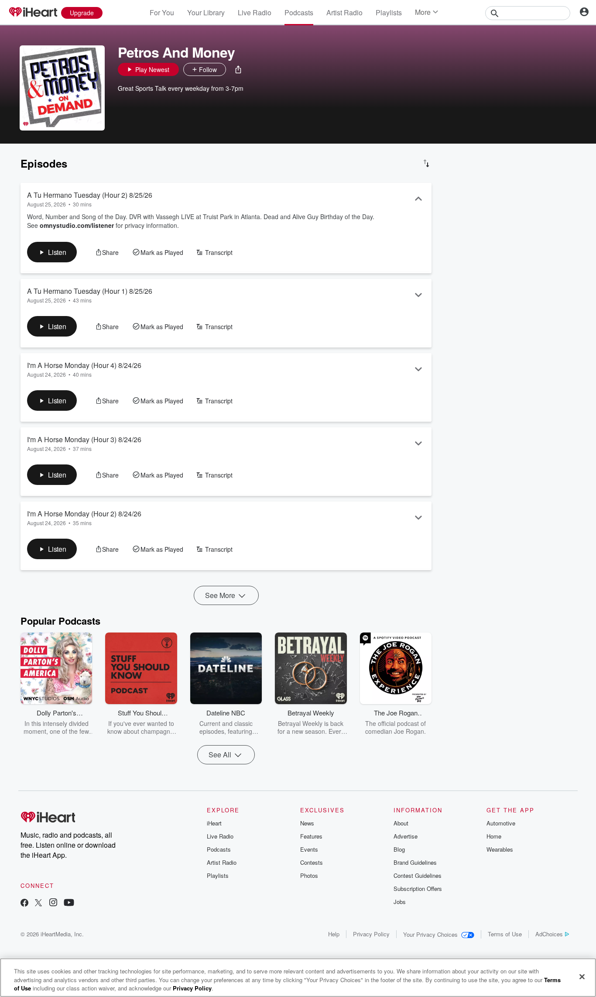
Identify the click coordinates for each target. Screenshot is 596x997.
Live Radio (254, 12)
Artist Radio (344, 12)
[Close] (582, 976)
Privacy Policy (371, 934)
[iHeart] (33, 12)
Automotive (500, 823)
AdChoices (549, 934)
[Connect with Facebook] (24, 903)
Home (493, 836)
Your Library (206, 12)
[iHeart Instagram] (53, 903)
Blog (399, 849)
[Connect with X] (38, 903)
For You (162, 12)
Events (309, 849)
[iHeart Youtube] (69, 903)
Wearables (499, 849)
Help (333, 934)
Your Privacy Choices (430, 934)
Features (311, 836)
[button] (238, 69)
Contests (311, 862)
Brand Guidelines (415, 862)
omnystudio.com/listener (77, 225)
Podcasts (298, 12)
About (401, 823)
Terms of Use (505, 934)
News (307, 823)
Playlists (389, 12)
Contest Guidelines (418, 875)
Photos (309, 875)
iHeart (214, 823)
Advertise (406, 836)
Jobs (400, 901)
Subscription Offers (418, 888)
